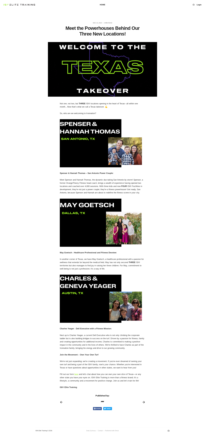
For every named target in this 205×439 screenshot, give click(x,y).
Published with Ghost (112, 431)
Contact (100, 431)
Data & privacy (91, 431)
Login (199, 5)
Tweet (108, 408)
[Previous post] (61, 402)
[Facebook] (194, 5)
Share (98, 408)
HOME (102, 5)
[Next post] (143, 402)
